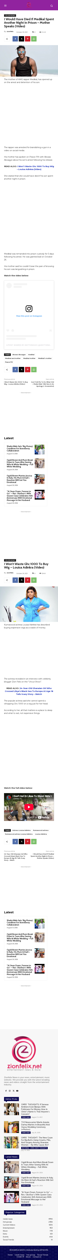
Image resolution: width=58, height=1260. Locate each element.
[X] (21, 38)
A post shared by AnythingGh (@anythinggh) (30, 345)
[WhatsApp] (34, 38)
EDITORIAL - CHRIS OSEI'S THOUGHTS (34, 1148)
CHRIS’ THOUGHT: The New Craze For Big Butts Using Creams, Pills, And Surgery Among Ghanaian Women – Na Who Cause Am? (37, 1141)
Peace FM (9, 362)
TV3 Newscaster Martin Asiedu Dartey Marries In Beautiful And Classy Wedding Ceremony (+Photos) (35, 1126)
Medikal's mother (45, 358)
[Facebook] (15, 38)
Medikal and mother (13, 358)
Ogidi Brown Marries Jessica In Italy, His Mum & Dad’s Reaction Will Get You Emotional (19, 479)
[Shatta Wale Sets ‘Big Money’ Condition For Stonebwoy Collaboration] (40, 449)
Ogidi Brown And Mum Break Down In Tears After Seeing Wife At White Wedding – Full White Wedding (20, 463)
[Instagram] (10, 1091)
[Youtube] (17, 1091)
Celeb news (10, 15)
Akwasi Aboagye (18, 355)
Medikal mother (29, 358)
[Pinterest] (27, 38)
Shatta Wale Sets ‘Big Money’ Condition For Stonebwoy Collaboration (20, 448)
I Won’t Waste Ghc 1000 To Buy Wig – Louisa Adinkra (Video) (16, 383)
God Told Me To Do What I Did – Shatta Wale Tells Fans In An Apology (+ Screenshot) (42, 384)
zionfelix (10, 31)
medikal (31, 355)
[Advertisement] (29, 116)
